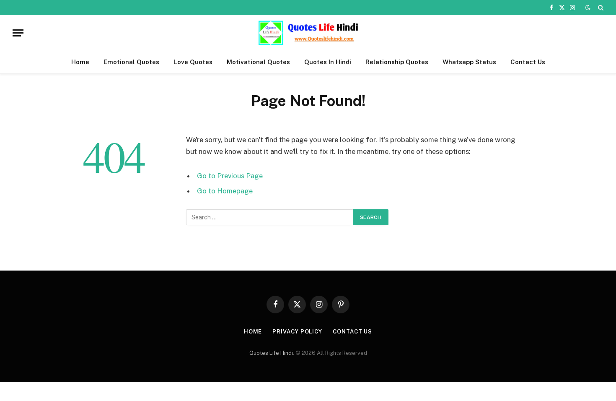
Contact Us (527, 61)
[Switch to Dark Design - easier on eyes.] (588, 7)
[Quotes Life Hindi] (308, 33)
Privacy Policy (297, 331)
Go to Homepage (225, 191)
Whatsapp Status (469, 61)
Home (80, 61)
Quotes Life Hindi (271, 353)
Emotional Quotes (131, 61)
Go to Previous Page (230, 176)
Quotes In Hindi (327, 61)
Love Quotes (192, 61)
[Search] (599, 7)
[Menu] (18, 32)
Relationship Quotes (396, 61)
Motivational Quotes (258, 61)
